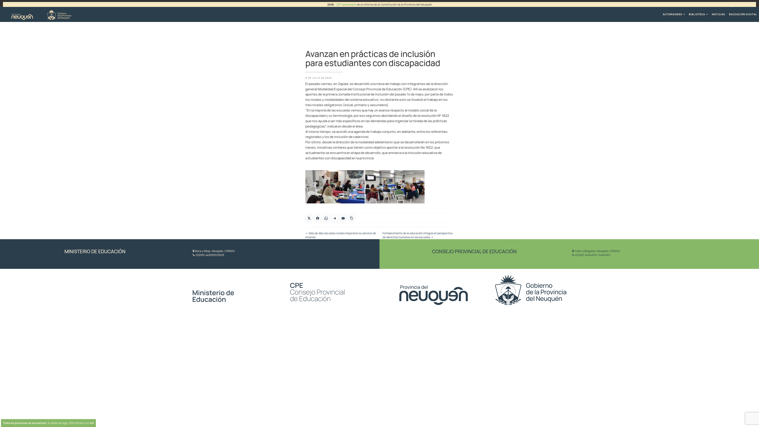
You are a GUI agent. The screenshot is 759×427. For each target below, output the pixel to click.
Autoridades (673, 14)
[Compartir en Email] (343, 218)
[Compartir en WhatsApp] (326, 218)
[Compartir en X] (309, 218)
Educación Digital (743, 14)
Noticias (718, 14)
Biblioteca (697, 14)
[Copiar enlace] (351, 218)
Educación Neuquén (41, 14)
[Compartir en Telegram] (334, 218)
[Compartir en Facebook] (317, 218)
